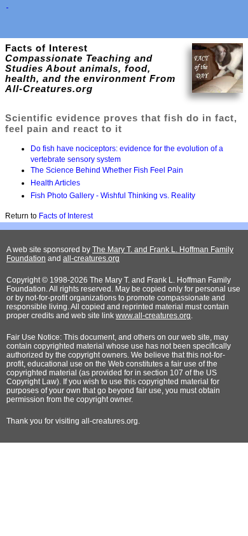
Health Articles (55, 182)
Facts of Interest (66, 215)
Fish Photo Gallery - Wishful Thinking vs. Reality (113, 195)
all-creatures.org (91, 258)
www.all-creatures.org (153, 315)
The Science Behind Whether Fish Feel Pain (107, 170)
